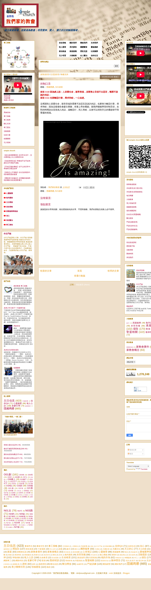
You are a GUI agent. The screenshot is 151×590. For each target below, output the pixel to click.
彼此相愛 (76, 552)
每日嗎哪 (129, 196)
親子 (133, 561)
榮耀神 (114, 555)
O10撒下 (23, 479)
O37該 (10, 497)
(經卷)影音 (44, 74)
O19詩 (19, 486)
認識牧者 (28, 406)
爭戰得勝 (16, 558)
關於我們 (73, 43)
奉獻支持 (64, 74)
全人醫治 (83, 55)
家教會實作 (142, 346)
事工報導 (7, 120)
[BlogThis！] (87, 187)
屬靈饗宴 (83, 47)
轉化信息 (54, 564)
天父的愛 (142, 549)
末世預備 (135, 326)
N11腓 (17, 518)
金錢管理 (80, 564)
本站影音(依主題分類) (134, 188)
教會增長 (18, 555)
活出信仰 (131, 555)
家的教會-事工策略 (20, 286)
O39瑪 (24, 497)
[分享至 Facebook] (91, 187)
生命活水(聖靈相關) (133, 214)
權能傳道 (123, 555)
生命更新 (55, 558)
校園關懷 (7, 139)
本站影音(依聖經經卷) (134, 192)
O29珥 (21, 493)
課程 (24, 564)
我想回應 (7, 96)
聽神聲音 (115, 560)
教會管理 (47, 555)
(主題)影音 (54, 74)
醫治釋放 (66, 564)
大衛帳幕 (73, 55)
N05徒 (22, 514)
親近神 (141, 561)
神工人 (136, 558)
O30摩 (28, 493)
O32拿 (6, 495)
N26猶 (10, 527)
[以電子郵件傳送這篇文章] (84, 187)
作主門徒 (7, 233)
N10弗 (8, 518)
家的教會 (62, 51)
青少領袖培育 (131, 203)
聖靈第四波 (105, 561)
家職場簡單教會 (12, 211)
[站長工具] (140, 391)
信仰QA (119, 546)
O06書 (17, 477)
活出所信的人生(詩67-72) (13, 462)
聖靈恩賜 (78, 561)
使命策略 (62, 43)
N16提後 (30, 520)
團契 (76, 549)
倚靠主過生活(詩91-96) (12, 445)
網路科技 (19, 561)
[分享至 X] (89, 187)
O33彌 (13, 495)
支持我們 (94, 43)
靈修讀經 (94, 47)
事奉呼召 (28, 546)
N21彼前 (59, 87)
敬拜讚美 (9, 198)
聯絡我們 (83, 43)
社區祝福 (93, 558)
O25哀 (19, 490)
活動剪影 (129, 250)
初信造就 (29, 549)
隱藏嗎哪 (50, 87)
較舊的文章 (113, 271)
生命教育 (44, 558)
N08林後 (22, 516)
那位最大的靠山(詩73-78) (13, 458)
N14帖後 (11, 520)
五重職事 (66, 546)
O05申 (9, 477)
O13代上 (24, 481)
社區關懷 (94, 51)
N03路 (29, 510)
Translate (144, 469)
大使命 (97, 549)
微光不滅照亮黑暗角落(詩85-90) (15, 449)
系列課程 (73, 47)
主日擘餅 (9, 202)
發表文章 (132, 450)
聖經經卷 (68, 561)
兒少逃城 (7, 142)
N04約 (12, 514)
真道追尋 (81, 558)
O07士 (25, 477)
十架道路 (41, 549)
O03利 (21, 475)
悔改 (126, 552)
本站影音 (94, 555)
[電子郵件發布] (80, 187)
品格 (60, 549)
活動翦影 (7, 131)
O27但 (6, 493)
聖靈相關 (132, 331)
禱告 (135, 328)
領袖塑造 (35, 567)
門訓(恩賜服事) (132, 229)
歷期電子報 (130, 246)
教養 (60, 555)
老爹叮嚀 (16, 406)
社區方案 (7, 135)
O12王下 (13, 481)
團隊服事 (84, 549)
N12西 (23, 518)
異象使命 (7, 112)
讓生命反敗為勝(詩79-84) (13, 454)
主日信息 (9, 400)
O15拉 (14, 483)
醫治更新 (129, 218)
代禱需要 (7, 98)
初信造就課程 (131, 242)
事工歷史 (7, 127)
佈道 (91, 546)
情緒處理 (134, 552)
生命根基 (66, 557)
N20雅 (28, 523)
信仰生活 (94, 55)
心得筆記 (87, 552)
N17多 (8, 523)
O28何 (13, 493)
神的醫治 (9, 220)
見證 (127, 561)
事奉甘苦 (40, 546)
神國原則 (118, 558)
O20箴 (30, 486)
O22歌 (20, 488)
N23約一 (15, 525)
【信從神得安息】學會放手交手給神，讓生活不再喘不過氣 (18, 162)
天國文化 (116, 549)
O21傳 (11, 488)
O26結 (26, 491)
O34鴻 (20, 495)
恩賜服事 (137, 323)
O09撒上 (11, 479)
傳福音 (16, 549)
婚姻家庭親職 (131, 207)
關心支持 (7, 124)
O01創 (8, 474)
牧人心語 (28, 557)
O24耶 (10, 491)
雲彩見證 (83, 51)
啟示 (127, 323)
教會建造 (27, 555)
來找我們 (129, 257)
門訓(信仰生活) (132, 226)
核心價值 (103, 555)
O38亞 (17, 497)
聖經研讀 (54, 560)
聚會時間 (129, 254)
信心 (8, 216)
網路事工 (7, 561)
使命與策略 (140, 270)
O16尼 (21, 483)
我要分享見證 (9, 100)
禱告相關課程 (131, 211)
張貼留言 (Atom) (83, 285)
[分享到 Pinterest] (93, 187)
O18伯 (9, 486)
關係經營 (107, 564)
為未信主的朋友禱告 (11, 350)
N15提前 (21, 520)
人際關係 (75, 546)
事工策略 (7, 116)
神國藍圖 (127, 558)
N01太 (7, 510)
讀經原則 (42, 564)
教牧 (54, 555)
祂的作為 (105, 557)
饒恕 (48, 567)
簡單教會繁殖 (131, 184)
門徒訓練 (91, 564)
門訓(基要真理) (132, 222)
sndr (111, 573)
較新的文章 (46, 271)
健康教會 (7, 549)
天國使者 (106, 549)
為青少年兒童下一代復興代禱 (14, 308)
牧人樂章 (62, 47)
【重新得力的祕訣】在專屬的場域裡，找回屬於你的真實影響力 (18, 179)
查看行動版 (79, 276)
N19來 (17, 523)
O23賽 (30, 488)
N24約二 (23, 525)
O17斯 (30, 483)
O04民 (30, 475)
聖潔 (148, 329)
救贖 (10, 555)
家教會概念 (132, 349)
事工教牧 (9, 225)
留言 (131, 454)
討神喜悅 (7, 564)
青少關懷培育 (18, 567)
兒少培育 (62, 55)
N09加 (31, 516)
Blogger (126, 573)
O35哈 (26, 495)
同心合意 (53, 549)
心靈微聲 (9, 193)
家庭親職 (73, 51)
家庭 (9, 552)
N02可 (19, 511)
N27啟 (17, 527)
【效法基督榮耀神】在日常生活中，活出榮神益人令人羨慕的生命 (18, 156)
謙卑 (33, 564)
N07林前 (11, 516)
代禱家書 (25, 401)
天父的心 (128, 549)
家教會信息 (129, 347)
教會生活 (37, 555)
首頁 (79, 271)
